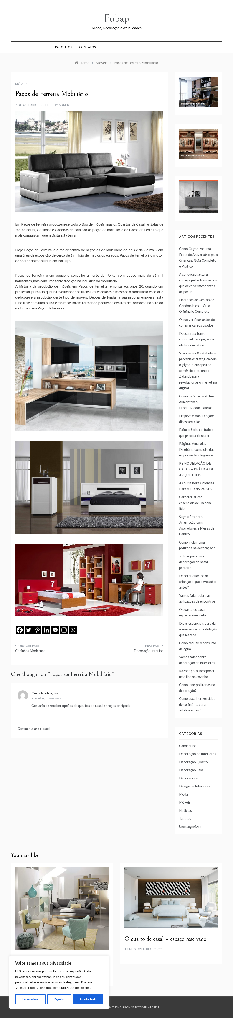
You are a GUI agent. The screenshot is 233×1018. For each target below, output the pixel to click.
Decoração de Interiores (197, 754)
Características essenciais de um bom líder (195, 502)
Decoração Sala (191, 770)
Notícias (185, 810)
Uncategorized (190, 827)
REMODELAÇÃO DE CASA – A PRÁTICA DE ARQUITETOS (196, 469)
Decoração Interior (148, 651)
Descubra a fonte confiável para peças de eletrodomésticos (196, 339)
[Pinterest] (37, 630)
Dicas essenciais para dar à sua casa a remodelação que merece (198, 629)
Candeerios (187, 746)
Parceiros (63, 47)
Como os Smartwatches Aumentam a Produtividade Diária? (196, 402)
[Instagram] (64, 630)
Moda (183, 794)
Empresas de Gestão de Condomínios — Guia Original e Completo (196, 305)
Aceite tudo (88, 999)
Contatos (87, 47)
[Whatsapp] (73, 630)
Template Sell (149, 1007)
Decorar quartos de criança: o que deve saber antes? (198, 581)
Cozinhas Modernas (30, 651)
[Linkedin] (46, 630)
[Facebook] (20, 630)
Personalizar (30, 999)
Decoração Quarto (193, 762)
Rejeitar (59, 999)
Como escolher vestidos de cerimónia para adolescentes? (197, 704)
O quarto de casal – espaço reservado (165, 939)
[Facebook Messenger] (55, 630)
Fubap (116, 18)
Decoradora (188, 778)
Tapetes (185, 818)
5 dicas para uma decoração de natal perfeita (193, 562)
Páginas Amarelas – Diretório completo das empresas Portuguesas (196, 449)
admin (64, 104)
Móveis (21, 84)
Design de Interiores (194, 786)
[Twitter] (29, 630)
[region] (59, 982)
